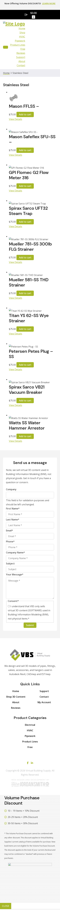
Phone (10, 541)
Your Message (14, 574)
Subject (10, 563)
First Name (13, 508)
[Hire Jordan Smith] (30, 782)
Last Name (12, 519)
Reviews (20, 53)
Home (22, 28)
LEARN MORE (48, 3)
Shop (22, 32)
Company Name (15, 552)
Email (9, 530)
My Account (44, 702)
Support (20, 57)
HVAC (22, 36)
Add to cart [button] (25, 114)
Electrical (30, 724)
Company (11, 489)
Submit (30, 625)
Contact (21, 65)
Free (22, 49)
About (21, 61)
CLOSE (5, 906)
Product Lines (17, 44)
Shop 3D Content (15, 696)
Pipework (20, 40)
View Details (15, 119)
